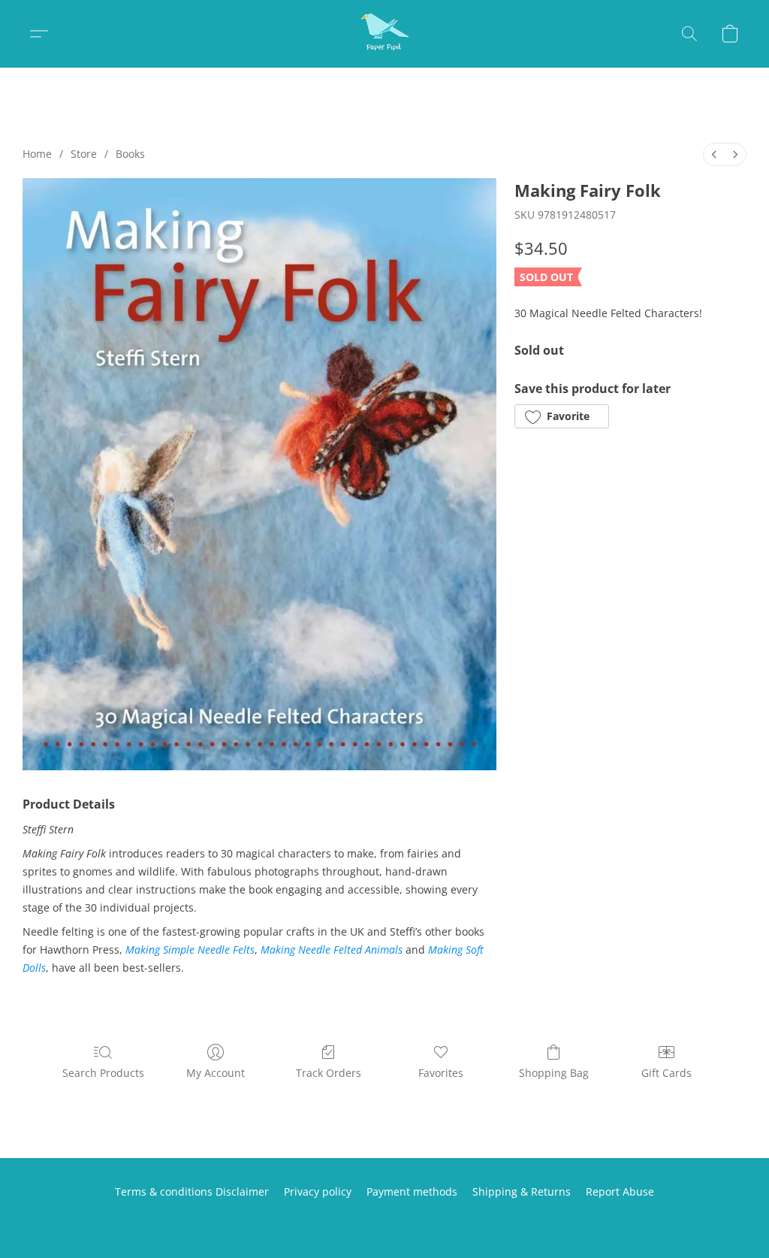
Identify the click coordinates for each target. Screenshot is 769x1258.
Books (130, 154)
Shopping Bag (554, 1073)
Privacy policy (317, 1191)
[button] (384, 34)
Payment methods (411, 1191)
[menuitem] (714, 154)
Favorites (440, 1073)
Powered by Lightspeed (384, 1218)
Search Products (103, 1073)
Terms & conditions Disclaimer (192, 1191)
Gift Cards (666, 1073)
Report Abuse (620, 1191)
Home (37, 154)
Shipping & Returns (521, 1191)
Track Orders (328, 1073)
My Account (215, 1073)
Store (84, 154)
